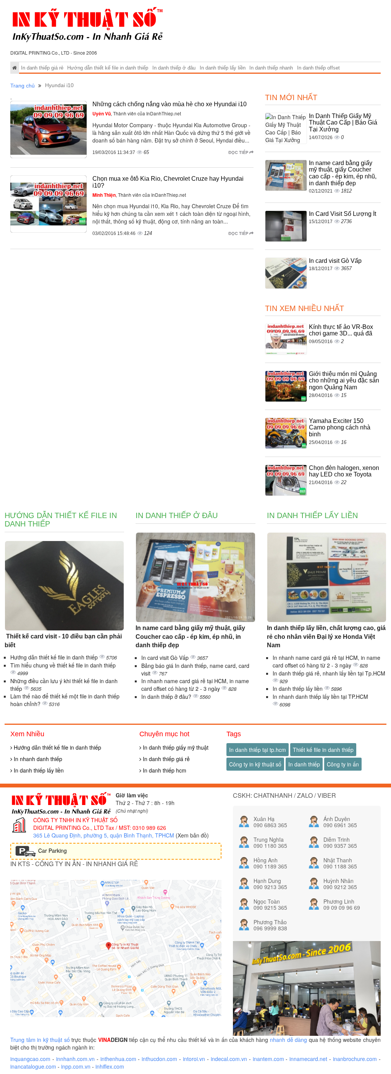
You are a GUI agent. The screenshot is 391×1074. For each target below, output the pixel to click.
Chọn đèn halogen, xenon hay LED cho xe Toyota (344, 471)
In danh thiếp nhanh (271, 68)
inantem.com (268, 1059)
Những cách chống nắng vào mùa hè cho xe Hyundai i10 (169, 104)
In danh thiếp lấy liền (223, 68)
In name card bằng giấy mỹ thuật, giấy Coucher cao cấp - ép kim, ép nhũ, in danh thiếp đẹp (342, 173)
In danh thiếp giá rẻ (42, 68)
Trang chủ (22, 86)
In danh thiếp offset (318, 68)
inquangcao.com (30, 1059)
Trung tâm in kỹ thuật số (40, 1039)
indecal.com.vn (229, 1059)
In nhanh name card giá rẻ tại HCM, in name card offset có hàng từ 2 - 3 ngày (195, 684)
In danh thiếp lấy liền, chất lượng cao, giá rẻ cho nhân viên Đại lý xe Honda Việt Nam (326, 637)
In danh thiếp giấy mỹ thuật (174, 747)
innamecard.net (308, 1059)
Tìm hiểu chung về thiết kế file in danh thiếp (63, 665)
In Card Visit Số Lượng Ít (342, 214)
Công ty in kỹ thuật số (255, 764)
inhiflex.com (109, 1066)
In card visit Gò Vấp (335, 261)
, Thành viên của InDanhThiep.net (136, 113)
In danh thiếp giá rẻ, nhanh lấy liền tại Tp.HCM (329, 673)
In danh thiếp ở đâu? (167, 696)
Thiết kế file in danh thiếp (323, 749)
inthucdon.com (159, 1059)
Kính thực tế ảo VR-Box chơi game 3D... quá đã (341, 330)
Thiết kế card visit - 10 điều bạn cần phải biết (63, 640)
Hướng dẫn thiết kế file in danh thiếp (107, 68)
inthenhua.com (118, 1059)
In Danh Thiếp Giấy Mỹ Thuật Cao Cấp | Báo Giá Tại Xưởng (343, 123)
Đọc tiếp (238, 152)
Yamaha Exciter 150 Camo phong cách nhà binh (339, 427)
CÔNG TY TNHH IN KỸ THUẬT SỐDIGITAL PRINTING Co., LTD (75, 823)
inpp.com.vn (75, 1066)
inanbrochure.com (355, 1059)
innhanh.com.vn (75, 1059)
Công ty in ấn (343, 764)
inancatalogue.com (33, 1066)
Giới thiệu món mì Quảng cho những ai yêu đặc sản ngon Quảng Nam (344, 380)
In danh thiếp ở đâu (174, 68)
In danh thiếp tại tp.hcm (257, 749)
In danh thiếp (304, 764)
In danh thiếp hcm (163, 770)
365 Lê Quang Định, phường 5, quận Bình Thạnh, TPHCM (103, 835)
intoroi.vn (194, 1059)
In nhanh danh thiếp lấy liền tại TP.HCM (320, 696)
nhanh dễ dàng (288, 1039)
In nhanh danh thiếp (37, 759)
